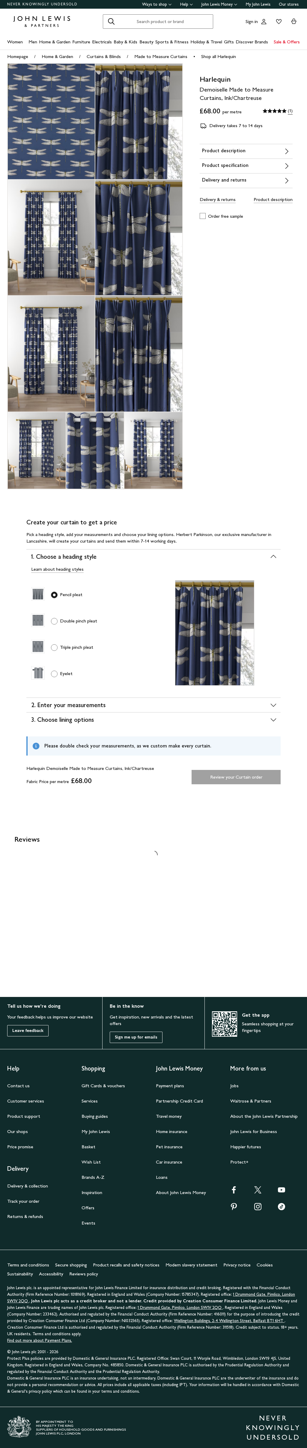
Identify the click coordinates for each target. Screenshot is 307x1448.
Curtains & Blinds (104, 56)
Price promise (20, 1146)
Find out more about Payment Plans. (39, 1340)
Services (90, 1101)
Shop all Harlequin (218, 56)
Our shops (17, 1131)
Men (32, 42)
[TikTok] (281, 1208)
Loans (162, 1177)
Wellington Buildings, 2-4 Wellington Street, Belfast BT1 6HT (229, 1320)
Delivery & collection (27, 1186)
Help (184, 4)
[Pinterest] (233, 1208)
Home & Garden (54, 42)
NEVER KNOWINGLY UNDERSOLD (42, 4)
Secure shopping (71, 1265)
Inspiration (92, 1192)
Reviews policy (83, 1274)
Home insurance (171, 1131)
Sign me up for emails (136, 1037)
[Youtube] (281, 1192)
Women (15, 42)
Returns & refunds (25, 1216)
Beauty (146, 42)
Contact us (18, 1085)
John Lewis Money (217, 4)
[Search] (111, 21)
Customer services (25, 1101)
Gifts (229, 42)
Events (88, 1223)
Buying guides (95, 1116)
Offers (88, 1208)
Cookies (265, 1265)
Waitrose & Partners (250, 1101)
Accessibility (51, 1274)
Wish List (91, 1162)
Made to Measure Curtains (160, 56)
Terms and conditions (28, 1265)
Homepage (17, 56)
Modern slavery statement (191, 1265)
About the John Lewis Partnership (264, 1116)
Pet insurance (169, 1146)
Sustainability (20, 1274)
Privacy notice (237, 1265)
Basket (88, 1146)
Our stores (289, 4)
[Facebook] (233, 1192)
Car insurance (169, 1162)
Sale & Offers (287, 42)
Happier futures (245, 1146)
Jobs (234, 1085)
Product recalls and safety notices (126, 1265)
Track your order (23, 1201)
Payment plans (170, 1085)
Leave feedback (27, 1030)
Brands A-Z (93, 1177)
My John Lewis (258, 4)
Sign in (252, 21)
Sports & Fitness (172, 42)
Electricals (102, 42)
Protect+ (239, 1162)
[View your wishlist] (277, 21)
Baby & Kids (125, 42)
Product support (23, 1116)
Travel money (169, 1116)
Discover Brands (252, 42)
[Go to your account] (264, 21)
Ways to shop (154, 4)
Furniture (81, 42)
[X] (257, 1192)
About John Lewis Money (181, 1192)
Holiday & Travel (206, 42)
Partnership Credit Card (179, 1101)
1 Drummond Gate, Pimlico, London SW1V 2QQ (180, 1307)
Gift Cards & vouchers (103, 1085)
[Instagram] (257, 1208)
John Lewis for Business (253, 1131)
